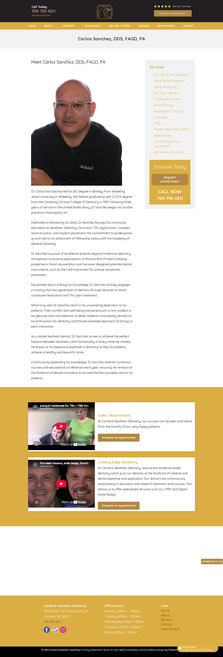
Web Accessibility (128, 649)
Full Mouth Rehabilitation (171, 75)
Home (32, 25)
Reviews (144, 25)
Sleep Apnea (162, 135)
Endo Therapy (164, 105)
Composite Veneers (167, 99)
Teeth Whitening (165, 87)
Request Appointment (170, 179)
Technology (92, 25)
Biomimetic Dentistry (168, 152)
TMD (157, 123)
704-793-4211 (43, 11)
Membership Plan (41, 15)
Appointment (170, 629)
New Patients (166, 25)
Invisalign (160, 117)
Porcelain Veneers (166, 93)
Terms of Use (111, 649)
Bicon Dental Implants (169, 81)
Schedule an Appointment (118, 437)
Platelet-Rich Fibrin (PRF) (171, 129)
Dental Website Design (152, 649)
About (48, 25)
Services (68, 25)
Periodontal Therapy (168, 111)
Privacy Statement (92, 649)
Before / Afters (119, 25)
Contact (188, 25)
